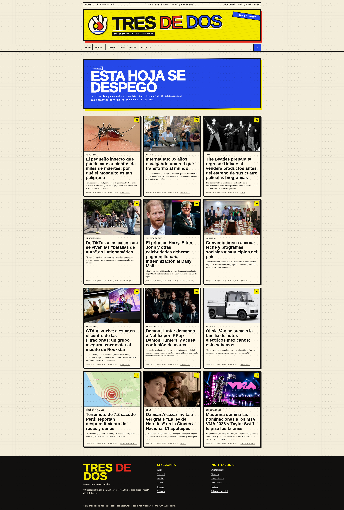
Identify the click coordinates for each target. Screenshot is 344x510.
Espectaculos (187, 281)
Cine (243, 193)
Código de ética (217, 478)
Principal (125, 193)
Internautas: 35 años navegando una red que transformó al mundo (170, 164)
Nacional (99, 47)
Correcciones (216, 482)
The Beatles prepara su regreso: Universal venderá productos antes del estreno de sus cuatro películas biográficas (231, 168)
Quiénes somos (217, 469)
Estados (112, 47)
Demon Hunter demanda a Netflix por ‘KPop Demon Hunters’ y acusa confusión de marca (170, 337)
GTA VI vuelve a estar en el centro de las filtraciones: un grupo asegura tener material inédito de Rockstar (110, 340)
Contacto (214, 486)
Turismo (133, 47)
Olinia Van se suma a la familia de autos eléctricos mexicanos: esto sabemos (229, 337)
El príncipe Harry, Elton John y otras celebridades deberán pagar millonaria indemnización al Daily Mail (169, 254)
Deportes (146, 47)
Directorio (215, 474)
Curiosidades (127, 281)
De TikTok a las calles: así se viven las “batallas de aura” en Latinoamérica (112, 247)
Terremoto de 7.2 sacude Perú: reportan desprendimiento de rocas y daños (111, 421)
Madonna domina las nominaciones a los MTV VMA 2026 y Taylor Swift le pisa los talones (231, 421)
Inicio (88, 47)
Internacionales (128, 443)
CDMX (122, 47)
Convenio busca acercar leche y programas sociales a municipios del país (231, 249)
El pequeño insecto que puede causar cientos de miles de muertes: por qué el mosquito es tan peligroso (111, 168)
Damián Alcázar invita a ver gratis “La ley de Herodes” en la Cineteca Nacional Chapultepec (170, 421)
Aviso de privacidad (219, 491)
